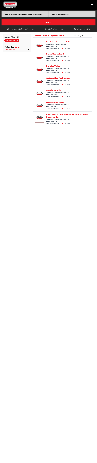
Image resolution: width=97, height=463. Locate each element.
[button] (16, 37)
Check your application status (20, 29)
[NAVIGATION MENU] (92, 4)
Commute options (82, 29)
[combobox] (25, 14)
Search (48, 22)
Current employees (54, 29)
